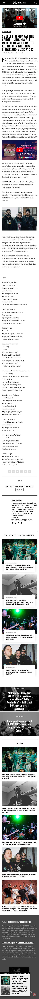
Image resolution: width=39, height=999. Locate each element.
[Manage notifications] (34, 994)
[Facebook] (9, 471)
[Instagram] (18, 523)
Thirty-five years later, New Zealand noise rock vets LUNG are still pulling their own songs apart (19, 637)
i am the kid (19, 486)
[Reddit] (25, 471)
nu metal (19, 490)
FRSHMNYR (31, 77)
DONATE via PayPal (8, 942)
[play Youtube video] (19, 18)
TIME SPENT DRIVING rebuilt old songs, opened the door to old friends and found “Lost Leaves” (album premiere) (20, 979)
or (16, 942)
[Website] (21, 523)
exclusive (9, 486)
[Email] (29, 471)
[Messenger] (13, 471)
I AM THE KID (14, 61)
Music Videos (6, 31)
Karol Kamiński (17, 500)
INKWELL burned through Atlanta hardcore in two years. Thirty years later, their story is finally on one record (19, 990)
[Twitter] (17, 471)
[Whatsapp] (21, 471)
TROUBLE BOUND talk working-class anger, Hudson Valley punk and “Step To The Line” (19, 672)
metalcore (29, 486)
